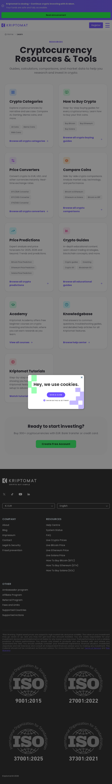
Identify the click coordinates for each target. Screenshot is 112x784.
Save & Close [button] (56, 395)
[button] (56, 400)
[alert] (56, 392)
